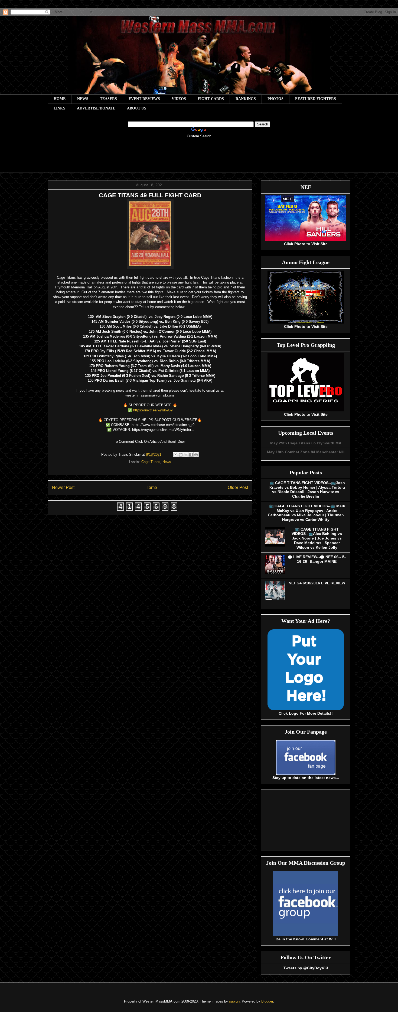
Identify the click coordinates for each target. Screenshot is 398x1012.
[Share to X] (185, 454)
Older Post (238, 487)
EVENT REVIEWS (144, 99)
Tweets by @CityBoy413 (305, 968)
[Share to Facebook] (191, 454)
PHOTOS (275, 99)
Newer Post (63, 487)
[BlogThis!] (180, 454)
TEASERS (108, 99)
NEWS (82, 99)
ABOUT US (136, 108)
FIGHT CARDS (211, 99)
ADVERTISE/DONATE (96, 108)
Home (151, 487)
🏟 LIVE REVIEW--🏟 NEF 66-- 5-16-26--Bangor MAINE (317, 559)
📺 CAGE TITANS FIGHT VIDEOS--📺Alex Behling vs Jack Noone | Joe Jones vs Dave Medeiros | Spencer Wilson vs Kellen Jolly (317, 538)
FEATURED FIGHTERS (315, 99)
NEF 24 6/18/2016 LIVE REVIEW (317, 583)
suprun (234, 1001)
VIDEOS (179, 99)
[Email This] (175, 454)
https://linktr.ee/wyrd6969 (153, 410)
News (166, 462)
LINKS (59, 108)
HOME (60, 99)
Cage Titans (150, 462)
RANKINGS (246, 99)
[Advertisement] (199, 159)
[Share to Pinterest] (196, 454)
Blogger (267, 1001)
